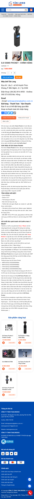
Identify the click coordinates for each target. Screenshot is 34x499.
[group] (6, 56)
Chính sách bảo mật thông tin (9, 477)
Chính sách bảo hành (7, 482)
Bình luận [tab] (6, 121)
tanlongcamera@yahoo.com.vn (20, 101)
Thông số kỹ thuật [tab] (23, 117)
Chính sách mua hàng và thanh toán (11, 471)
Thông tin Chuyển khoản (8, 485)
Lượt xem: (4, 66)
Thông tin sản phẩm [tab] (9, 117)
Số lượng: (3, 72)
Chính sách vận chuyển (7, 479)
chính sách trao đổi (6, 474)
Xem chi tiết (11, 342)
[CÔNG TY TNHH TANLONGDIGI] (17, 3)
